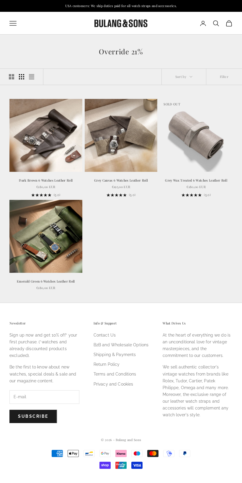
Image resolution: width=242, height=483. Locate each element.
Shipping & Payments (115, 354)
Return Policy (107, 364)
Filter (224, 76)
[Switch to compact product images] (31, 77)
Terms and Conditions (115, 374)
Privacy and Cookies (113, 384)
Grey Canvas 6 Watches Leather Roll (121, 180)
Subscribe (33, 416)
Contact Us (105, 335)
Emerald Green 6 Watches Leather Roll (46, 281)
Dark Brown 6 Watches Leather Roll (46, 180)
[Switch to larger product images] (11, 77)
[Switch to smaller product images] (21, 77)
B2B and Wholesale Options (121, 344)
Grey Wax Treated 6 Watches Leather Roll (196, 180)
